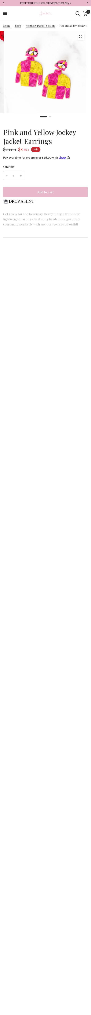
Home (6, 25)
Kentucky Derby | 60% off (40, 25)
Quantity (9, 166)
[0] (84, 13)
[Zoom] (80, 36)
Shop (18, 25)
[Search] (77, 13)
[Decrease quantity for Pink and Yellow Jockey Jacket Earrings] (6, 175)
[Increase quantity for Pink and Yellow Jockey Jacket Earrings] (20, 175)
